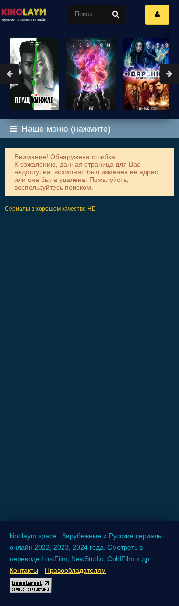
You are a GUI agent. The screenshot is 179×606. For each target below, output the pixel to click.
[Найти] (115, 14)
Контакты (24, 570)
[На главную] (24, 14)
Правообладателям (75, 570)
